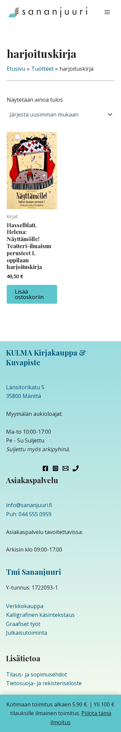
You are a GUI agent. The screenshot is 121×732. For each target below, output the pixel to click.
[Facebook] (45, 468)
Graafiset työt (23, 624)
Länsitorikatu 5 (25, 387)
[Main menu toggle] (107, 12)
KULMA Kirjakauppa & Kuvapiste (46, 357)
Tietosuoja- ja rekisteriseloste (44, 683)
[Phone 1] (76, 468)
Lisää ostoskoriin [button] (29, 294)
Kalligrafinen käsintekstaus (40, 615)
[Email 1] (66, 468)
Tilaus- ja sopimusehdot (36, 674)
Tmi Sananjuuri (33, 572)
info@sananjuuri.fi (29, 505)
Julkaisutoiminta (26, 632)
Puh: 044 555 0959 (28, 514)
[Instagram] (55, 468)
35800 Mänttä (23, 396)
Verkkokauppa (24, 606)
